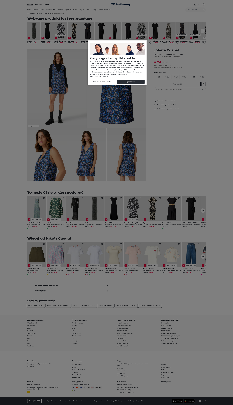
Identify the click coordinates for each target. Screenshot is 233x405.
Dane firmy (106, 76)
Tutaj (97, 74)
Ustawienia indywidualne (102, 82)
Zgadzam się (130, 82)
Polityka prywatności (96, 76)
